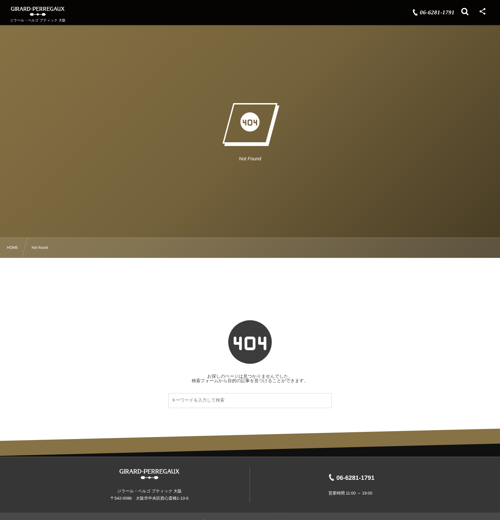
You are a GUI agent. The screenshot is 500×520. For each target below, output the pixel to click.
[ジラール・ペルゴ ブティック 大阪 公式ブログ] (37, 11)
